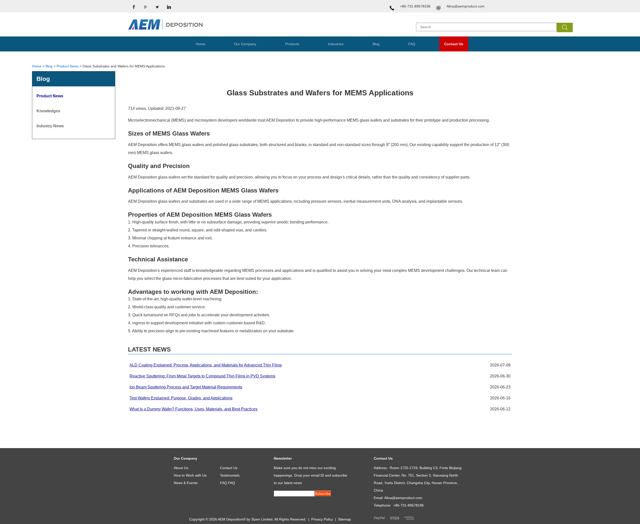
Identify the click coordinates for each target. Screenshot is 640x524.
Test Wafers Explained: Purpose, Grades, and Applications (181, 398)
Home (200, 44)
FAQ (411, 44)
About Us (181, 468)
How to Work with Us (190, 475)
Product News (67, 66)
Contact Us (453, 44)
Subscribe (323, 494)
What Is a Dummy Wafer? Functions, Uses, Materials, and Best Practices (194, 409)
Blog (376, 44)
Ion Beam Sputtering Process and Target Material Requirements (186, 387)
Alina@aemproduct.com (465, 6)
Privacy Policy (322, 519)
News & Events (186, 483)
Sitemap (344, 519)
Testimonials (230, 475)
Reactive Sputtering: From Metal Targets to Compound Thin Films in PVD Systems (202, 376)
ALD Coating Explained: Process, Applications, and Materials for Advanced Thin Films (206, 365)
